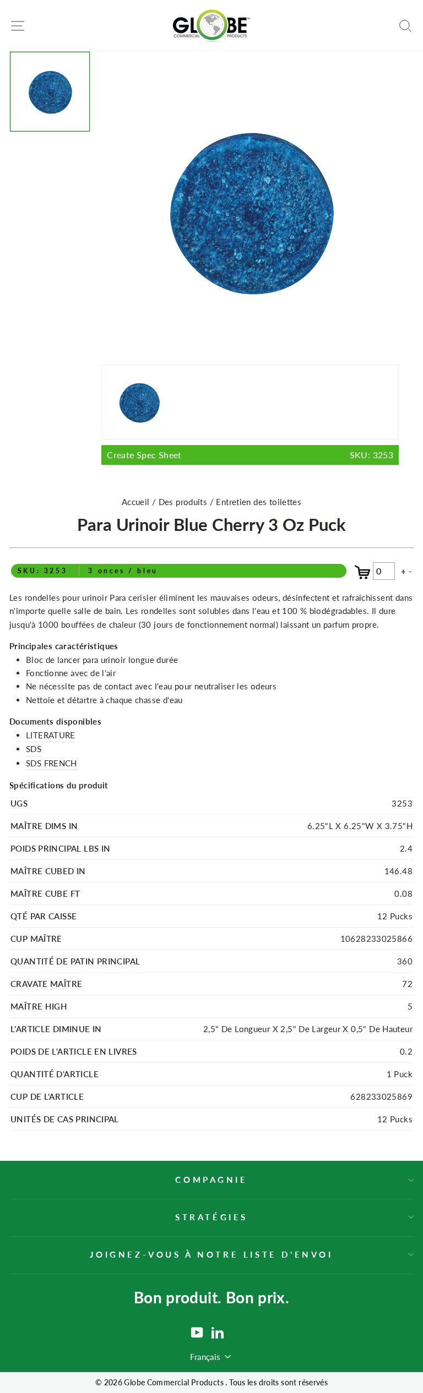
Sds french (51, 763)
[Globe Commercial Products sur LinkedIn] (218, 1332)
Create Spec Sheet (250, 454)
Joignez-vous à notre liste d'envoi (211, 1254)
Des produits (184, 502)
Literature (50, 735)
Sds (33, 749)
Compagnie (211, 1179)
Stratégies (211, 1217)
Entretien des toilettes (258, 502)
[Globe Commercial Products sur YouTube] (197, 1332)
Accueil (136, 502)
